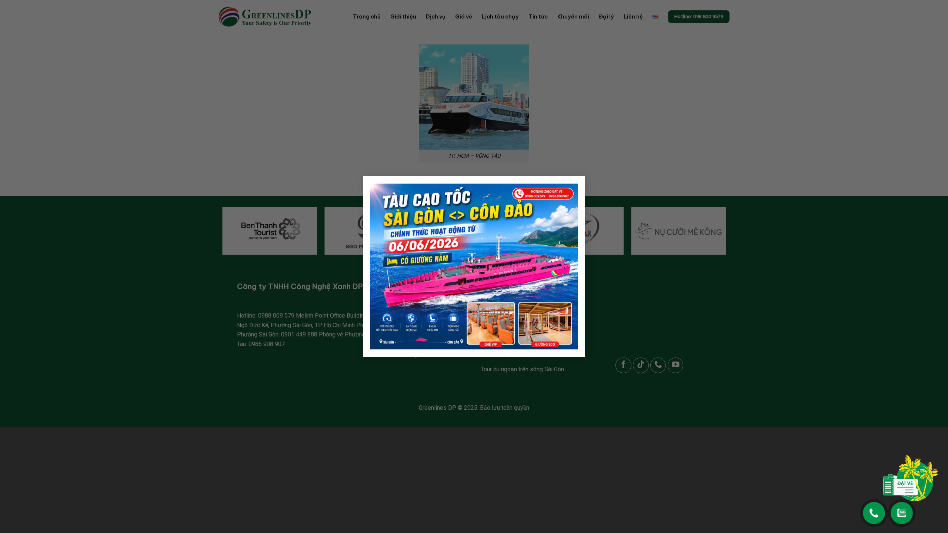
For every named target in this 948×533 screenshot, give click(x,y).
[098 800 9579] (874, 509)
